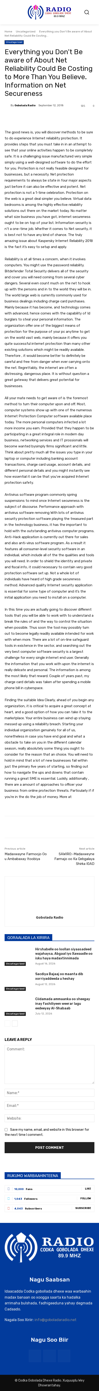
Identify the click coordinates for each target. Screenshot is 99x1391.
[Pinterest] (45, 117)
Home (8, 31)
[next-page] (15, 1023)
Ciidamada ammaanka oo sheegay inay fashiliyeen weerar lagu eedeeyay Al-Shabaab (62, 1003)
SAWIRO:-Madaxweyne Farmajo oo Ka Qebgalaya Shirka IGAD (74, 859)
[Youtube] (64, 1356)
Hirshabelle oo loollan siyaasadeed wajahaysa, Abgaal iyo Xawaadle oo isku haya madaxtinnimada (64, 953)
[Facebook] (23, 117)
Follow (85, 1198)
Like (88, 1188)
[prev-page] (7, 1023)
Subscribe (83, 1208)
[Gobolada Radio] (8, 105)
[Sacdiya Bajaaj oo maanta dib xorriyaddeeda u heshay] (18, 981)
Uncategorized (25, 31)
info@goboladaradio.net (55, 1320)
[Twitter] (34, 117)
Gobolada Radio (25, 105)
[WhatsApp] (55, 117)
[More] (66, 117)
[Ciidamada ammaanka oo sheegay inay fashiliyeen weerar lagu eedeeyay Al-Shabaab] (18, 1006)
